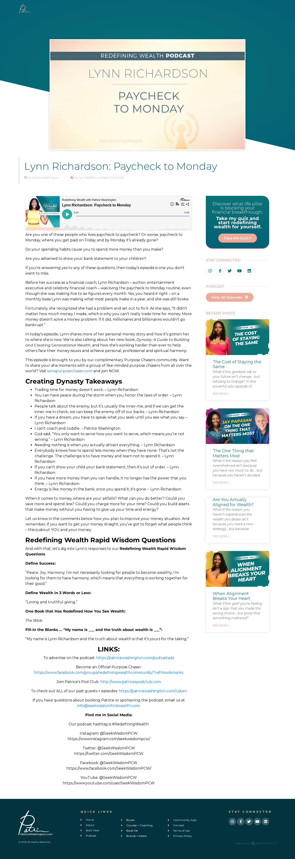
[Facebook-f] (219, 271)
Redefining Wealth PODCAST (104, 177)
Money (78, 177)
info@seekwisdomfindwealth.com (108, 706)
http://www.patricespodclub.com (130, 682)
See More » (221, 393)
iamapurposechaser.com (69, 371)
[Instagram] (210, 271)
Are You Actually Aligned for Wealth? (233, 502)
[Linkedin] (249, 271)
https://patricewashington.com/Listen (153, 691)
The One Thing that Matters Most (233, 453)
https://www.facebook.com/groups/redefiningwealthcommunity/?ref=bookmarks (108, 672)
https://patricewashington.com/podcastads (135, 658)
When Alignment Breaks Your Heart (231, 596)
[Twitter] (229, 271)
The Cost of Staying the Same (237, 364)
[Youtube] (239, 271)
